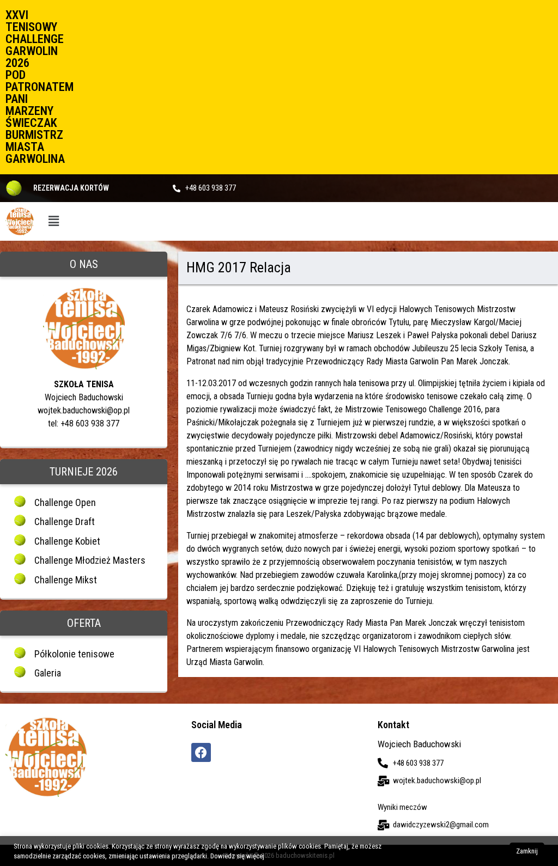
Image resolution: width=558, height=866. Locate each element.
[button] (54, 221)
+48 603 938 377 (210, 188)
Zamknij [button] (527, 851)
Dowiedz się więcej (237, 856)
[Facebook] (200, 752)
